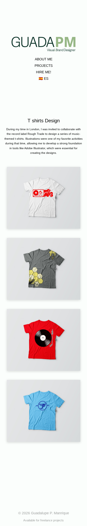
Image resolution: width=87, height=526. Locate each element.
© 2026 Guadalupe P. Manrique (43, 513)
